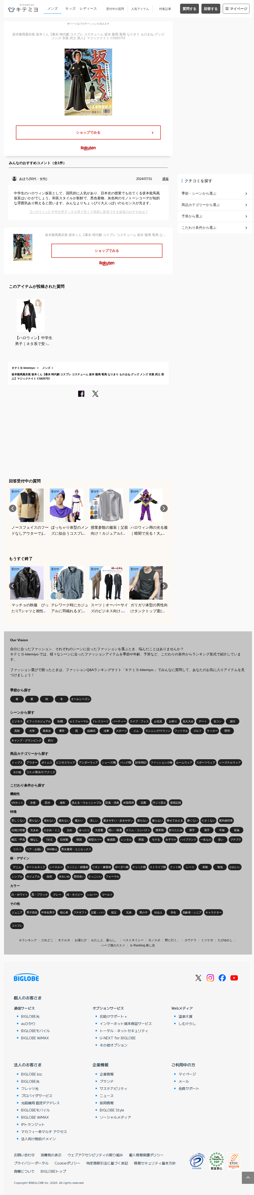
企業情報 (100, 1065)
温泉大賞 (185, 1016)
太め (69, 830)
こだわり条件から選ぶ (199, 228)
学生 (173, 912)
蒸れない (49, 820)
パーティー (119, 721)
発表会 (47, 730)
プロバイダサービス (36, 1095)
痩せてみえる (175, 820)
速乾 (62, 802)
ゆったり (84, 830)
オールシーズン (80, 699)
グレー (57, 894)
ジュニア (17, 912)
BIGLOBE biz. (32, 1074)
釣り (51, 740)
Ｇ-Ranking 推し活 (142, 945)
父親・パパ (97, 912)
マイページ (238, 9)
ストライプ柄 (158, 867)
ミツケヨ (207, 940)
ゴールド (107, 894)
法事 (106, 730)
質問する (189, 9)
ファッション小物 (161, 762)
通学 (61, 730)
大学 (32, 730)
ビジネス (17, 721)
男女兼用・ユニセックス (76, 849)
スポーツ (121, 730)
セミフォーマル (79, 721)
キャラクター (213, 912)
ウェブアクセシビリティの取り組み (95, 1154)
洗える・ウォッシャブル (87, 802)
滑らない (34, 820)
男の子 (143, 912)
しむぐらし (187, 1023)
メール (184, 1081)
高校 (17, 730)
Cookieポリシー (67, 1163)
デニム (17, 867)
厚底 (141, 839)
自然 (49, 876)
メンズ (52, 8)
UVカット (17, 802)
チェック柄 (139, 867)
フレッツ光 (29, 1088)
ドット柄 (175, 867)
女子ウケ (170, 839)
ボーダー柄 (121, 867)
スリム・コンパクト (138, 830)
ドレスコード (100, 721)
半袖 (221, 830)
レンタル (126, 839)
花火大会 (188, 721)
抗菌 (143, 802)
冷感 (32, 802)
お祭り (173, 721)
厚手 (192, 830)
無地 (220, 867)
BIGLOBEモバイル (35, 1030)
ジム (136, 730)
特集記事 (165, 9)
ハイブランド (188, 839)
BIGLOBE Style (112, 1110)
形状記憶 (175, 802)
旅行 (232, 721)
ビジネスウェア (65, 762)
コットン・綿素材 (77, 867)
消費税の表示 (51, 1154)
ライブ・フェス (139, 721)
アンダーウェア (88, 762)
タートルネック (35, 867)
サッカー (212, 730)
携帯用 (160, 830)
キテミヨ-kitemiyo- (24, 367)
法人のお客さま (28, 1065)
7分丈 (49, 839)
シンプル (17, 876)
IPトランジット (33, 1124)
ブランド (107, 1081)
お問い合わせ (24, 1154)
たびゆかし (225, 940)
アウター (32, 762)
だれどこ (47, 940)
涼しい (94, 820)
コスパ (17, 849)
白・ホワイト (19, 894)
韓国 (79, 839)
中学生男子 (48, 912)
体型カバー (95, 839)
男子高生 (32, 912)
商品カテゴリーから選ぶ (201, 205)
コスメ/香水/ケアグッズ (40, 772)
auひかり (28, 1023)
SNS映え (52, 849)
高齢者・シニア (192, 912)
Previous (12, 508)
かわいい (234, 867)
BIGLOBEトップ (53, 1171)
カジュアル (33, 876)
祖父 (114, 912)
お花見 (158, 721)
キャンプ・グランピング (26, 740)
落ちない (142, 820)
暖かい (79, 820)
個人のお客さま (28, 998)
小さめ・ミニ (52, 830)
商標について (24, 1171)
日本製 (64, 839)
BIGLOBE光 (30, 1016)
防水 (47, 802)
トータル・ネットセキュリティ (124, 1030)
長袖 (236, 830)
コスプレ (17, 925)
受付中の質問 (115, 9)
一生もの (205, 839)
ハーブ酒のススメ (113, 945)
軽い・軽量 (115, 830)
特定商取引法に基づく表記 (107, 1163)
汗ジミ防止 (159, 802)
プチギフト (80, 912)
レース (190, 867)
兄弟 (128, 912)
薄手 (207, 830)
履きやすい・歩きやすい (118, 820)
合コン (218, 721)
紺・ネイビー (74, 894)
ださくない (208, 820)
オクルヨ (64, 940)
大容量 (99, 830)
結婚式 (91, 730)
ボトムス (46, 762)
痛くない (192, 820)
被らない (157, 820)
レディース (88, 8)
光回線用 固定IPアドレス (40, 1102)
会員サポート (189, 1088)
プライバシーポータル (31, 1163)
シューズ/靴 (109, 762)
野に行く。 (172, 940)
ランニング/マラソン (158, 730)
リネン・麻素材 (101, 867)
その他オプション (113, 1045)
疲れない (64, 820)
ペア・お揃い (34, 849)
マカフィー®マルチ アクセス (44, 1131)
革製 (205, 867)
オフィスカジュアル (38, 721)
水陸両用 (128, 802)
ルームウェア (184, 762)
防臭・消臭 (112, 802)
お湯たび (81, 940)
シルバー (92, 894)
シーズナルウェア (230, 762)
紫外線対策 (226, 820)
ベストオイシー (133, 940)
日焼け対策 (18, 830)
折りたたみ (176, 830)
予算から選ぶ (192, 216)
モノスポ (154, 940)
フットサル (181, 730)
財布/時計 (141, 762)
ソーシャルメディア (115, 1117)
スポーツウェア (205, 762)
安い (220, 839)
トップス (17, 762)
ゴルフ (197, 730)
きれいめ (64, 876)
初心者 (64, 912)
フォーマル (112, 876)
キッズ (70, 8)
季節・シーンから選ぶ (199, 193)
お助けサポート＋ (113, 1016)
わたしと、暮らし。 (104, 940)
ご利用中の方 (183, 1065)
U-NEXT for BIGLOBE (118, 1037)
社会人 (158, 912)
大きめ (34, 830)
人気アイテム (140, 9)
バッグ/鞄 (125, 762)
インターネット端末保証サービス (126, 1023)
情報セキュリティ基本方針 (155, 1163)
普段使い (79, 876)
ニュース (107, 1095)
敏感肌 (111, 839)
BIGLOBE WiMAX (35, 1037)
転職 (60, 721)
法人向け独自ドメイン (38, 1138)
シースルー (56, 867)
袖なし (34, 839)
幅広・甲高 (18, 839)
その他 (17, 772)
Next (164, 508)
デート (203, 721)
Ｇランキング (28, 940)
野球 (227, 730)
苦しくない (18, 820)
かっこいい (95, 876)
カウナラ (190, 940)
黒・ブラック (40, 894)
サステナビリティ (113, 1088)
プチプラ (235, 839)
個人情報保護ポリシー (146, 1154)
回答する (211, 9)
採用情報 (107, 1102)
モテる (156, 839)
